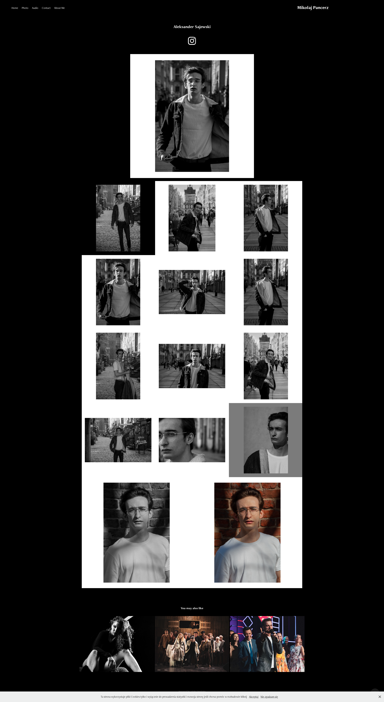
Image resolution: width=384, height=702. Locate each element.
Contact (46, 8)
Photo (25, 8)
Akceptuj (253, 696)
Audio (35, 8)
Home (15, 8)
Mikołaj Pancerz (312, 7)
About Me (59, 8)
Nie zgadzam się (269, 696)
